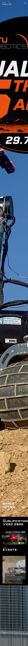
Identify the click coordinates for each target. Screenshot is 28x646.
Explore (6, 511)
